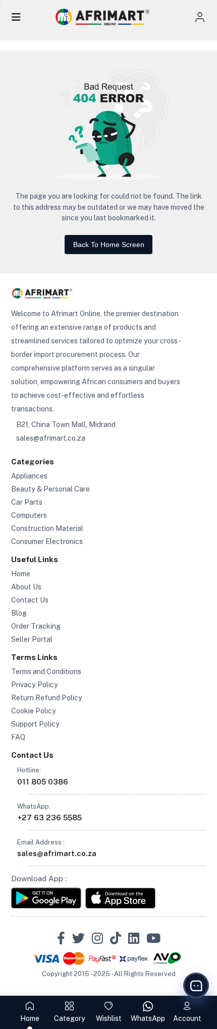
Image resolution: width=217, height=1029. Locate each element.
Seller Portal (31, 639)
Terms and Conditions (46, 672)
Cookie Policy (33, 711)
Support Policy (35, 724)
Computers (29, 515)
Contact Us (29, 600)
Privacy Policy (34, 685)
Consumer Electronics (47, 541)
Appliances (29, 476)
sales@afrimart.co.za (50, 438)
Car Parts (26, 502)
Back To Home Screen (108, 244)
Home (20, 574)
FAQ (18, 737)
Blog (19, 613)
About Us (26, 587)
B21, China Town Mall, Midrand (66, 424)
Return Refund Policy (46, 698)
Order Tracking (36, 626)
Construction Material (47, 528)
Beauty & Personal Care (50, 489)
